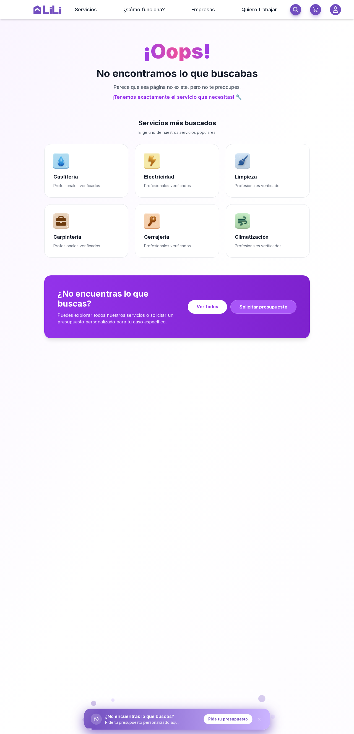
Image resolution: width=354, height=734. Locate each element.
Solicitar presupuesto (263, 307)
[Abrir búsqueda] (295, 9)
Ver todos (207, 306)
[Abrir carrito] (315, 9)
